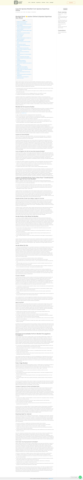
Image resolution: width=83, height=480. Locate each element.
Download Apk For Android (21, 44)
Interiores (43, 2)
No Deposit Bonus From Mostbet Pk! (22, 76)
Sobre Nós (33, 2)
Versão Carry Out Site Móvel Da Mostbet (23, 32)
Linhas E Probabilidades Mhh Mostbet (23, 56)
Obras (47, 2)
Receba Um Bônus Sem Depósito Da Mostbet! (24, 69)
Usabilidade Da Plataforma (21, 60)
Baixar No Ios (19, 65)
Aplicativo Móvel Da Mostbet (21, 61)
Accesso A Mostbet (20, 35)
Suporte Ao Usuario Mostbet (21, 22)
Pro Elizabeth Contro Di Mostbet (22, 66)
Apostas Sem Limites (20, 78)
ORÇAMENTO (71, 2)
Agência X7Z (51, 478)
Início (29, 2)
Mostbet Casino (19, 70)
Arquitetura (38, 2)
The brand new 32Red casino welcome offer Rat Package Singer (62, 17)
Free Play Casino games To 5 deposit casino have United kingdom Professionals (62, 21)
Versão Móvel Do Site (20, 34)
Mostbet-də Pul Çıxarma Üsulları (22, 21)
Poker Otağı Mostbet (20, 40)
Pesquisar (65, 9)
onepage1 (51, 2)
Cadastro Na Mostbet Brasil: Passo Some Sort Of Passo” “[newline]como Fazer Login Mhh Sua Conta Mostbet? (24, 28)
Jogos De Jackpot (19, 36)
